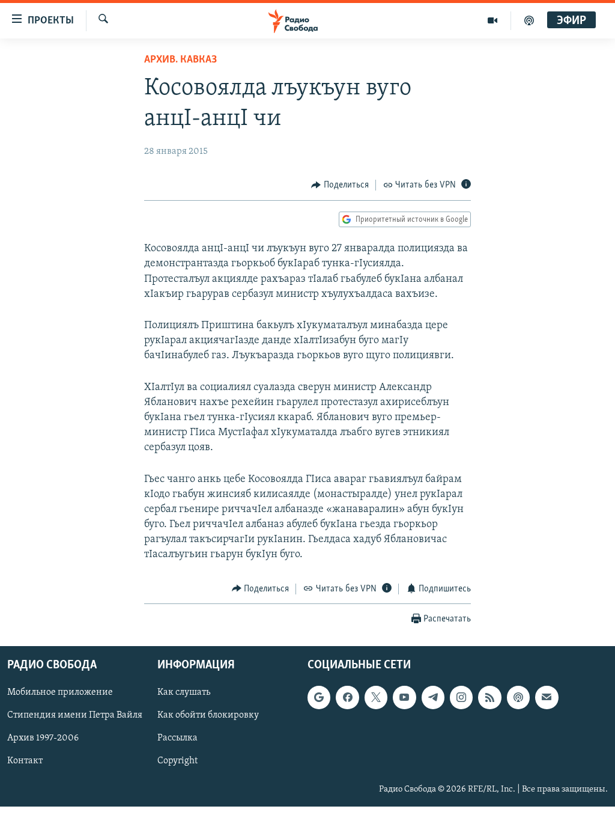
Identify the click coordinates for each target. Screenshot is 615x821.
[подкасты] (529, 20)
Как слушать (183, 692)
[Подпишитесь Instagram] (461, 697)
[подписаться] (546, 697)
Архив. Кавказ (180, 60)
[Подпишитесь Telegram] (433, 697)
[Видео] (492, 20)
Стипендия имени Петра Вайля (74, 716)
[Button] (340, 185)
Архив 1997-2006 (43, 738)
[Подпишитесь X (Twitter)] (376, 697)
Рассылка (177, 738)
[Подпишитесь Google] (319, 697)
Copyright (177, 761)
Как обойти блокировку (208, 716)
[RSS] (489, 697)
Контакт (25, 761)
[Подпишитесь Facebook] (347, 697)
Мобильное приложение (60, 692)
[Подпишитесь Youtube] (404, 697)
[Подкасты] (518, 697)
